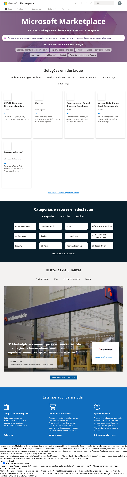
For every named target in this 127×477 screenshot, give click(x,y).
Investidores (51, 458)
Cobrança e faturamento (34, 448)
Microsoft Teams (105, 456)
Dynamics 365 (44, 456)
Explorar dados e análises (62, 50)
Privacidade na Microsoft (36, 458)
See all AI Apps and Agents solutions (63, 193)
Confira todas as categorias (63, 253)
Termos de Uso (86, 466)
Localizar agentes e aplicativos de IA (32, 50)
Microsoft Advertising (71, 456)
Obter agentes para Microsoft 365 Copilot (48, 55)
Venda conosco (55, 435)
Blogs (28, 446)
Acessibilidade (82, 458)
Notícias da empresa (16, 458)
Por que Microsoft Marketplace (12, 446)
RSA (56, 278)
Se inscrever (67, 448)
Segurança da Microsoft (23, 456)
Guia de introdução (71, 446)
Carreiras (116, 456)
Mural (88, 278)
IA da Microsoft (6, 456)
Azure (35, 456)
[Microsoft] (10, 3)
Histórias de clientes (39, 446)
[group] (5, 114)
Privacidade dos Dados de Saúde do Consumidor (20, 466)
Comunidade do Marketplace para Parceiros (81, 451)
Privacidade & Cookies (70, 466)
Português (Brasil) (7, 461)
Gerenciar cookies (15, 468)
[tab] (26, 77)
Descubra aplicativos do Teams (83, 55)
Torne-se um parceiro (53, 448)
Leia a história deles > (104, 357)
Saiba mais (8, 435)
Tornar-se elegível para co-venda (49, 451)
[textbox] (64, 37)
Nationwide (42, 278)
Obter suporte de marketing (84, 448)
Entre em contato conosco (105, 435)
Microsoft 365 (56, 456)
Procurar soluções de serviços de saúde (93, 50)
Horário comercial (55, 446)
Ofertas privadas (105, 446)
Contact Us (56, 466)
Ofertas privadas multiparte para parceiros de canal (30, 453)
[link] (16, 114)
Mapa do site (46, 466)
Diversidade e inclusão (66, 458)
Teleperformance (71, 278)
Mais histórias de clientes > (63, 377)
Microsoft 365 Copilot (89, 456)
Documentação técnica (88, 446)
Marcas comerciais (100, 466)
